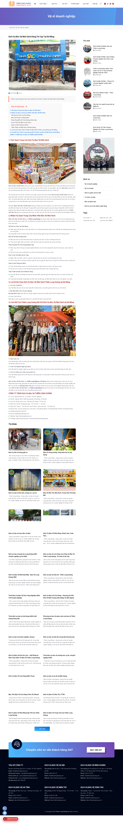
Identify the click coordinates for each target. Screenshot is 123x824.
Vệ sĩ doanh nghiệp (23, 27)
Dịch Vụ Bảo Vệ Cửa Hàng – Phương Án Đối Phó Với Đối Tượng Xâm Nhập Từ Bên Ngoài (58, 597)
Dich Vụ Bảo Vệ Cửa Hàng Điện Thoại (21, 676)
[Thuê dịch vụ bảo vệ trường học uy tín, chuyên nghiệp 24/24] (59, 652)
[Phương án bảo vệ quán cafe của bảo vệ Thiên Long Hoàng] (59, 613)
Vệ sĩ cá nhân (89, 188)
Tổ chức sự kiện (90, 197)
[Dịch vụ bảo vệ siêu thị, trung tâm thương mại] (59, 634)
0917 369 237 (96, 750)
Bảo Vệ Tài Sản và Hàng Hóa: (20, 117)
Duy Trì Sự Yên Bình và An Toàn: (21, 122)
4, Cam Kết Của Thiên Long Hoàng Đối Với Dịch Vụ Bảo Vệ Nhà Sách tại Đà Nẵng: (35, 132)
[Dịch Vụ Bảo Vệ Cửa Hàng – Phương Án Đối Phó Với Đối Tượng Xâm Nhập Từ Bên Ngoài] (59, 592)
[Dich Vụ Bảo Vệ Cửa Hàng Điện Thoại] (25, 673)
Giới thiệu (43, 4)
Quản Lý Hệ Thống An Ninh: (20, 125)
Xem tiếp (42, 729)
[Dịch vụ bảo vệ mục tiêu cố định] (25, 520)
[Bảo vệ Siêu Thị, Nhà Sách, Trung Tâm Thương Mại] (59, 480)
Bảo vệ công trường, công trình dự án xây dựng (57, 454)
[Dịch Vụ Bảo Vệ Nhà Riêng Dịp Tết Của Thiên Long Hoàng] (25, 710)
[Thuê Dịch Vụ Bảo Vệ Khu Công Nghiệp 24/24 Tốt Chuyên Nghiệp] (25, 592)
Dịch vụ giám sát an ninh (93, 193)
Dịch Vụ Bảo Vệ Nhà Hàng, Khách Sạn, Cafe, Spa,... (58, 534)
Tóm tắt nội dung (18, 106)
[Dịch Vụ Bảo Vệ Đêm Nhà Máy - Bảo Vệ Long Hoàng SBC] (25, 572)
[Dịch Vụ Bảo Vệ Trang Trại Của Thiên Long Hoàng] (59, 710)
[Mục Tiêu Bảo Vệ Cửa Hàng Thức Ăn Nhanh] (25, 691)
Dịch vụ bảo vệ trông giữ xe (18, 452)
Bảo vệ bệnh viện (90, 201)
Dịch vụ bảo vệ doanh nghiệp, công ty (21, 637)
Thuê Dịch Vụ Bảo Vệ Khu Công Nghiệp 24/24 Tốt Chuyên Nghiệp (24, 597)
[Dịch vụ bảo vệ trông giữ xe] (25, 439)
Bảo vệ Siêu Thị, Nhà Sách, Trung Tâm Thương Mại (59, 494)
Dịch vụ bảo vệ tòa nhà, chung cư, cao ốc (23, 493)
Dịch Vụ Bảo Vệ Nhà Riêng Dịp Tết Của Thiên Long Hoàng (24, 714)
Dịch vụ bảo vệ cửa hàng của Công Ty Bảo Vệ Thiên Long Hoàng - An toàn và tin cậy (59, 555)
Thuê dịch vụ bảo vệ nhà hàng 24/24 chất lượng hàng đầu (23, 617)
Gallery (86, 4)
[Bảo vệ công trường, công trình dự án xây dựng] (59, 439)
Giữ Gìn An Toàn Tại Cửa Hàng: (21, 115)
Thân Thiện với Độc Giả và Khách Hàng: (23, 127)
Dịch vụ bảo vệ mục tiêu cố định (19, 533)
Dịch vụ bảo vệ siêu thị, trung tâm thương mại (58, 637)
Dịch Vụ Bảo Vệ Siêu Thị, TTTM (54, 694)
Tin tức (64, 4)
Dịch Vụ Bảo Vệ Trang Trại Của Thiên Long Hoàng (57, 714)
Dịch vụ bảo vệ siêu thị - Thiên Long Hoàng (58, 575)
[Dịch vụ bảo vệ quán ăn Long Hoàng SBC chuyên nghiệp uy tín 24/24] (25, 551)
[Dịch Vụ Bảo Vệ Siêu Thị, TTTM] (59, 691)
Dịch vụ (54, 4)
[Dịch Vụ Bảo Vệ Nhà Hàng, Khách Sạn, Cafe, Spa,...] (59, 520)
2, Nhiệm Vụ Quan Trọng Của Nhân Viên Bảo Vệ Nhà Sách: (28, 112)
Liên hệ (94, 4)
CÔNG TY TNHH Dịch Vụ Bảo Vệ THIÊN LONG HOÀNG (26, 134)
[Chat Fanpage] (5, 813)
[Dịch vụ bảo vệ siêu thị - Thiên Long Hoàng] (59, 572)
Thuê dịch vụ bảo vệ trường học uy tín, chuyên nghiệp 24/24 (59, 656)
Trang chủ (12, 27)
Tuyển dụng (75, 4)
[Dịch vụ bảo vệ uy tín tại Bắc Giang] (59, 673)
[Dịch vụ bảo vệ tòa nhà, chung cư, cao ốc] (25, 480)
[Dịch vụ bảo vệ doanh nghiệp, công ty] (25, 634)
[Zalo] (5, 808)
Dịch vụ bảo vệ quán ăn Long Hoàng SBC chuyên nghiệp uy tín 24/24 (23, 555)
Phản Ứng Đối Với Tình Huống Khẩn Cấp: (24, 120)
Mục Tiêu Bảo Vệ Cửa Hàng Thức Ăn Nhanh (24, 694)
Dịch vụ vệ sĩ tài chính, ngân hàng (96, 206)
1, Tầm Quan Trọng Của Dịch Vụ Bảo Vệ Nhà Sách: (25, 110)
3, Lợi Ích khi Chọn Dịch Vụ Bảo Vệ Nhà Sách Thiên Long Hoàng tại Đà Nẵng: (34, 129)
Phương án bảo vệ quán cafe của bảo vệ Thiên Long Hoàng (59, 617)
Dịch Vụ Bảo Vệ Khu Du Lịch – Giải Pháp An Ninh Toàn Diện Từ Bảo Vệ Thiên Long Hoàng (24, 656)
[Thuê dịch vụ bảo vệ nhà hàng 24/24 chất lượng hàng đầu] (25, 613)
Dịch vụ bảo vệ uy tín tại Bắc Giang (55, 676)
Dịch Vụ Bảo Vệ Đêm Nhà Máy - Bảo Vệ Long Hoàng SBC (24, 576)
